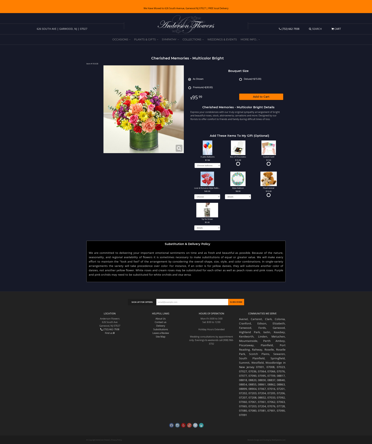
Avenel (243, 319)
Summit (244, 363)
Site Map (160, 336)
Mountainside (248, 341)
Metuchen (278, 336)
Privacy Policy (116, 440)
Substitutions (160, 329)
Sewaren (279, 354)
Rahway (257, 349)
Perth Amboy (274, 341)
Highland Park (249, 332)
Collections (192, 39)
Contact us (160, 322)
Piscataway (246, 345)
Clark (268, 319)
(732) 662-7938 (290, 29)
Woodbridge (273, 363)
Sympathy (169, 39)
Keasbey (279, 332)
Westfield (257, 363)
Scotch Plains (259, 354)
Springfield (278, 358)
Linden (262, 336)
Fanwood (245, 328)
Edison (261, 323)
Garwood (279, 328)
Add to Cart (261, 96)
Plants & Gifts (145, 39)
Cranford (245, 323)
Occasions (120, 39)
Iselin (266, 332)
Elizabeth (279, 323)
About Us (160, 318)
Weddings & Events (222, 39)
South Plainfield (252, 358)
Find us (109, 333)
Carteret (256, 319)
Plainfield (267, 345)
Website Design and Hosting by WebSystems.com (266, 440)
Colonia (280, 319)
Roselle (269, 349)
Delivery (160, 325)
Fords (262, 328)
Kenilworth (246, 336)
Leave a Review (160, 333)
